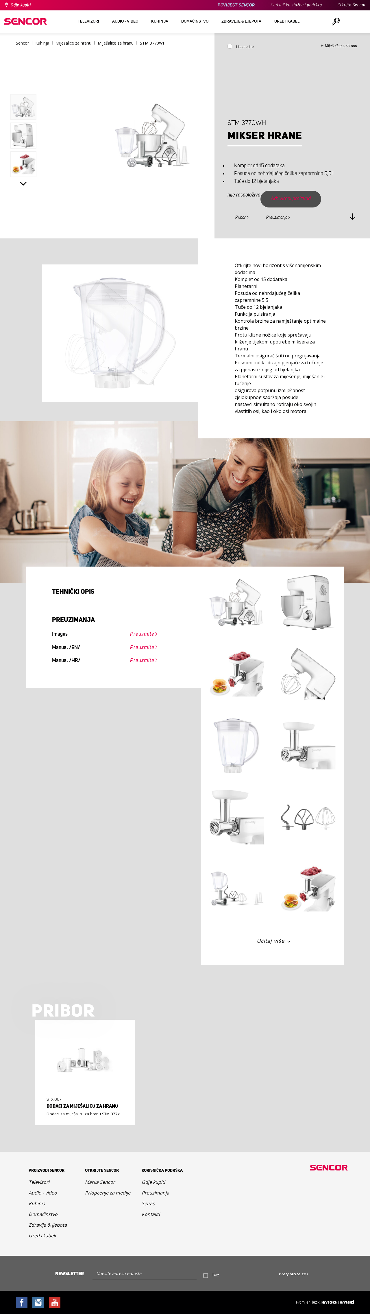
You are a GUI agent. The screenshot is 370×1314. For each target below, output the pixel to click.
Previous (23, 82)
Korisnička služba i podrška (296, 5)
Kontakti (151, 1214)
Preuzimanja (276, 218)
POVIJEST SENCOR (236, 5)
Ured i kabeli (42, 1235)
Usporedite (245, 47)
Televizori (39, 1182)
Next (23, 184)
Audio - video (43, 1193)
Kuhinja (37, 1203)
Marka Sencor (100, 1182)
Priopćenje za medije (107, 1193)
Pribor (240, 218)
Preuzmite (142, 634)
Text (215, 1275)
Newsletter (69, 1273)
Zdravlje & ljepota (48, 1225)
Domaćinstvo (43, 1214)
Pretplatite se (292, 1273)
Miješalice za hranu (341, 46)
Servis (148, 1203)
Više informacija (83, 1111)
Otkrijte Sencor (352, 5)
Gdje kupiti (21, 5)
